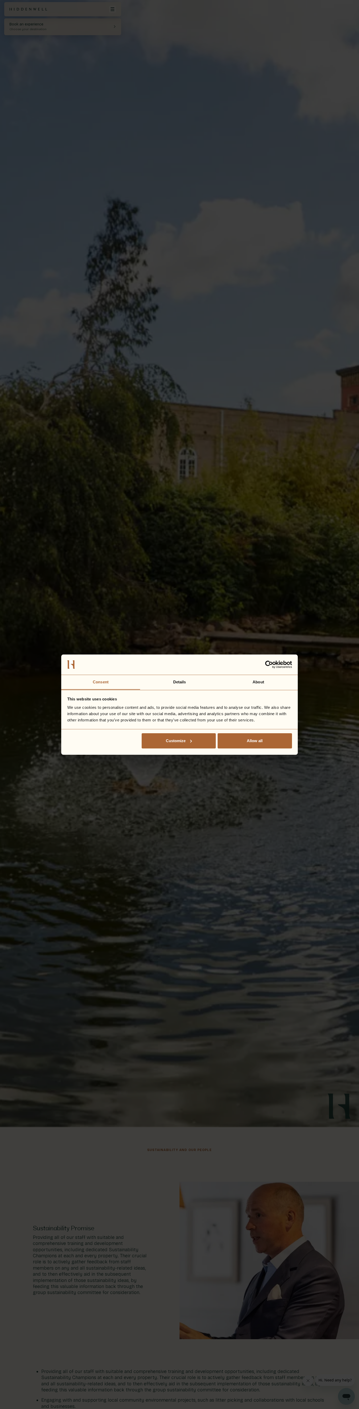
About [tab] (258, 681)
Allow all (255, 740)
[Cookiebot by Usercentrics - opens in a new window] (269, 664)
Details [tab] (179, 681)
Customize (176, 740)
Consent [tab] (101, 681)
